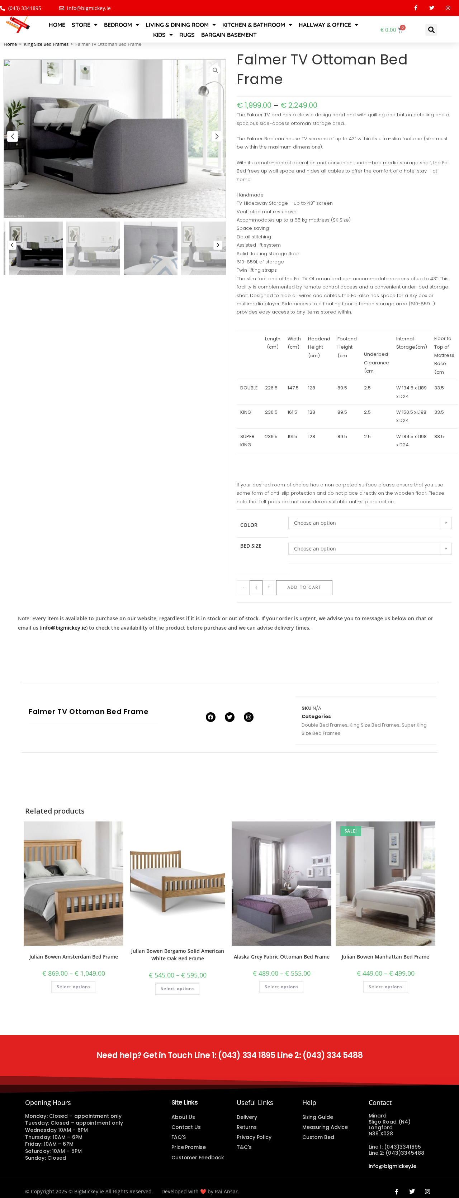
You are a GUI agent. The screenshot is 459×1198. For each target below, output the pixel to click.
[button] (431, 30)
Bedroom (118, 24)
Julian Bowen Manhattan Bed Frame (385, 956)
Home (57, 24)
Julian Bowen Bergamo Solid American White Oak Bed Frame (177, 954)
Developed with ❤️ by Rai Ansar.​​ (200, 1191)
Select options (74, 987)
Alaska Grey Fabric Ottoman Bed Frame (282, 956)
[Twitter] (432, 8)
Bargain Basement (229, 34)
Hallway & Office (325, 24)
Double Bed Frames (324, 725)
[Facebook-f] (416, 8)
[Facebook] (211, 717)
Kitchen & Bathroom (253, 24)
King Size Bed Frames (46, 44)
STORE (81, 24)
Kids (159, 34)
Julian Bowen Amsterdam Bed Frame (73, 956)
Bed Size (250, 545)
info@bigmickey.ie (63, 627)
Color (248, 525)
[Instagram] (448, 8)
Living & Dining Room (177, 24)
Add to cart (304, 588)
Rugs (187, 34)
